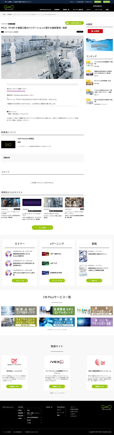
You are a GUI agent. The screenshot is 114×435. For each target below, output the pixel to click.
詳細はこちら (14, 386)
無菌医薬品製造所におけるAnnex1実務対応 (21, 255)
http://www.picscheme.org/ (16, 91)
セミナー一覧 (20, 280)
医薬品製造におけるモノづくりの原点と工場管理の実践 (98, 269)
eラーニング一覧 (57, 280)
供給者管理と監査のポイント (97, 254)
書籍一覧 (94, 280)
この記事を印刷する (75, 23)
